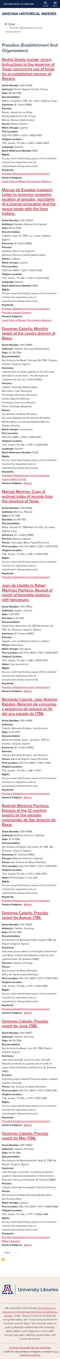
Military (22, 181)
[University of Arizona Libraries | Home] (30, 1289)
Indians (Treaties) (22, 312)
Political (13, 181)
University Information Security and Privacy (30, 1347)
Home (11, 24)
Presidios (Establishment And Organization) (26, 173)
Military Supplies (11, 1241)
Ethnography (34, 181)
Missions (46, 181)
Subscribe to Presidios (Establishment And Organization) (3, 1259)
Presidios (7, 312)
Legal (5, 181)
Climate (22, 479)
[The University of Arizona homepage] (18, 4)
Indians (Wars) (9, 479)
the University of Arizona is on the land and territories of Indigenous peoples (30, 1311)
